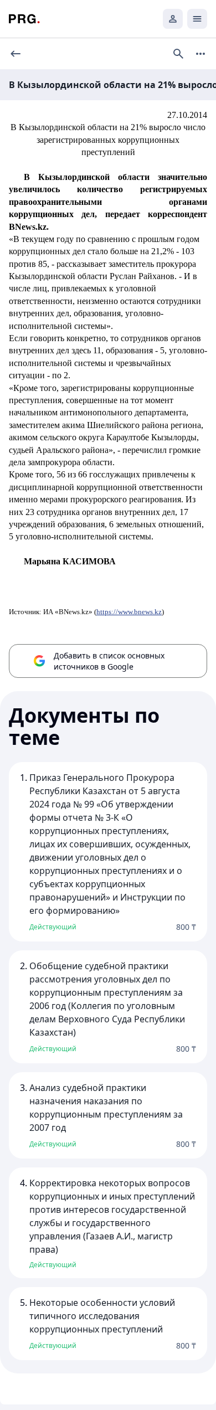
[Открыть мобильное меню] (197, 19)
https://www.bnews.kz (129, 612)
